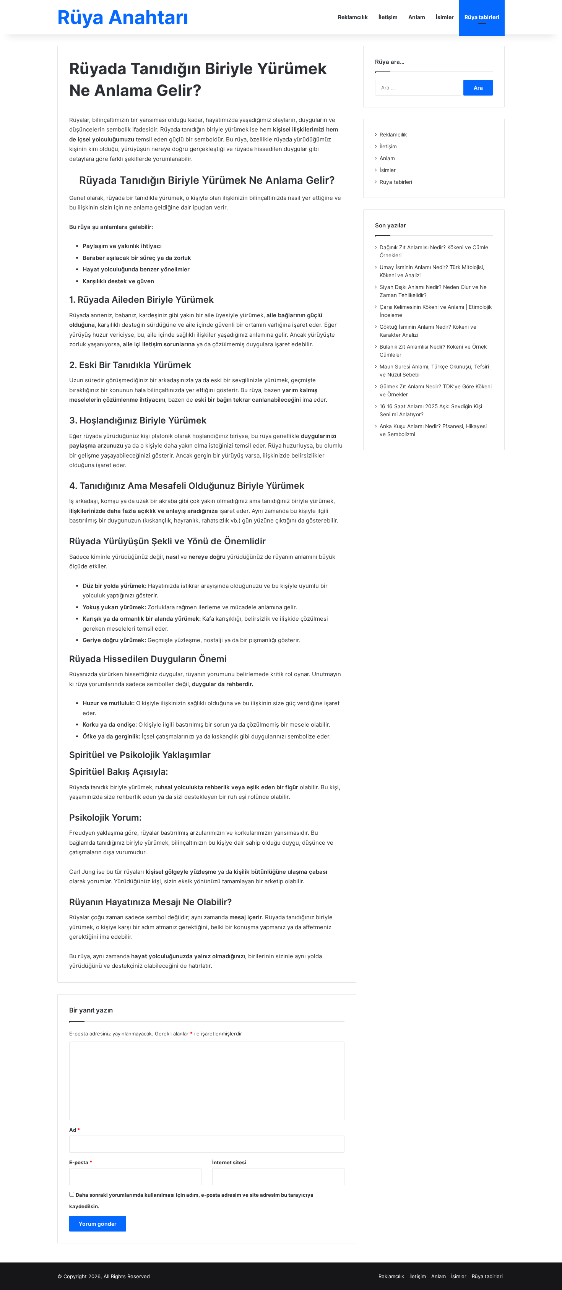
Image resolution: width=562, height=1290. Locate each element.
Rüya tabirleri (482, 17)
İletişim (388, 17)
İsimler (445, 17)
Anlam (416, 17)
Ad (74, 1130)
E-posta (80, 1162)
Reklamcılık (353, 17)
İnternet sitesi (229, 1162)
